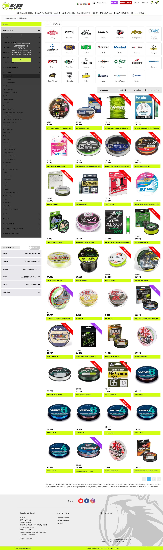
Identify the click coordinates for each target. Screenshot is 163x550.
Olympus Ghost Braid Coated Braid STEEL (59, 128)
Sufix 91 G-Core (109, 204)
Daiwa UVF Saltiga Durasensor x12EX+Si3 (117, 166)
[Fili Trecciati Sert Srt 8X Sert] (88, 298)
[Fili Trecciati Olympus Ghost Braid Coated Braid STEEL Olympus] (59, 107)
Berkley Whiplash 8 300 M (54, 394)
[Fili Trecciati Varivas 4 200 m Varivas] (147, 412)
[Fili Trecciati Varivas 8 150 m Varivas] (88, 412)
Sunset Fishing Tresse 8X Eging (56, 166)
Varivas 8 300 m (139, 394)
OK (21, 60)
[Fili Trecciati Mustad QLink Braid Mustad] (59, 336)
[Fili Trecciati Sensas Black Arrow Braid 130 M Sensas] (88, 336)
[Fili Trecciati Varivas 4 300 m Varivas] (118, 412)
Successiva (159, 479)
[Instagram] (92, 503)
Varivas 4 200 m (139, 433)
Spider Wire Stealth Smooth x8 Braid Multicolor (147, 318)
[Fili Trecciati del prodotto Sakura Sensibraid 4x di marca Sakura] (118, 450)
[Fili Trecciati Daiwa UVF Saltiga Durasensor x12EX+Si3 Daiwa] (118, 146)
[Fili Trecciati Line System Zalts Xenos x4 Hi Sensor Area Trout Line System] (118, 222)
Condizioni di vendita (63, 518)
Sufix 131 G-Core (110, 280)
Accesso (144, 3)
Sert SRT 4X (108, 318)
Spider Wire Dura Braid (112, 356)
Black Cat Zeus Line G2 (141, 280)
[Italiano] (78, 4)
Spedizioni (60, 523)
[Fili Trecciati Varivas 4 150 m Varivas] (59, 450)
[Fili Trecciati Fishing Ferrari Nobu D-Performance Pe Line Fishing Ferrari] (59, 298)
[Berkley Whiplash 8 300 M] (59, 374)
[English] (81, 4)
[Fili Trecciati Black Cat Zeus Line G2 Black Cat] (147, 260)
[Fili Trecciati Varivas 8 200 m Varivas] (59, 412)
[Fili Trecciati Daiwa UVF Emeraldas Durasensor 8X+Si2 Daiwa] (147, 107)
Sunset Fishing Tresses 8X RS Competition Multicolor (147, 204)
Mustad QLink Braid (52, 356)
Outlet (114, 2)
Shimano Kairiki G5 (110, 395)
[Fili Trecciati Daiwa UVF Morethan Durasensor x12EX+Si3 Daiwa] (88, 146)
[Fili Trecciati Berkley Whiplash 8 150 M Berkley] (88, 374)
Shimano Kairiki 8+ (81, 204)
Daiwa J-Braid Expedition (142, 166)
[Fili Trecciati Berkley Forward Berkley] (59, 184)
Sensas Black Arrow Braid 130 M (85, 356)
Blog (21, 537)
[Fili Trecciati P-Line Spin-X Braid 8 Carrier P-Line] (88, 450)
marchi (136, 3)
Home (7, 18)
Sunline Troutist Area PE (54, 280)
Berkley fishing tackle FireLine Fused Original (147, 471)
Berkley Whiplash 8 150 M (83, 395)
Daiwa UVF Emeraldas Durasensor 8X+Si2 (147, 128)
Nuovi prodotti (103, 3)
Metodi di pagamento (63, 520)
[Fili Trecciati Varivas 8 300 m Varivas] (147, 374)
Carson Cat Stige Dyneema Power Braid (116, 128)
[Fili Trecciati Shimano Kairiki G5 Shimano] (118, 374)
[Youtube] (80, 503)
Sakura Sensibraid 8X (141, 356)
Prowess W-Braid (81, 280)
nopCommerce (26, 548)
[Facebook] (86, 503)
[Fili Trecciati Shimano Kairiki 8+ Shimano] (88, 184)
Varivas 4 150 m (51, 471)
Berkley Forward (52, 204)
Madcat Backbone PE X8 (141, 242)
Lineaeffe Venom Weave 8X (54, 242)
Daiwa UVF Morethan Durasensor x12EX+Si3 (88, 166)
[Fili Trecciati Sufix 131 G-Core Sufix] (118, 260)
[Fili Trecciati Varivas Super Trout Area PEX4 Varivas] (88, 222)
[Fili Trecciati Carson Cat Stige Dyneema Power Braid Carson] (118, 107)
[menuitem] (33, 537)
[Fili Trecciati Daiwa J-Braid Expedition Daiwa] (147, 146)
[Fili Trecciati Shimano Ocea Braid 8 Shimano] (88, 107)
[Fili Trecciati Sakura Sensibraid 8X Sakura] (147, 336)
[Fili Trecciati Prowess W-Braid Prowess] (88, 260)
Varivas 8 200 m (51, 433)
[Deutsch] (83, 4)
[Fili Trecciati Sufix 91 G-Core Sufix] (118, 184)
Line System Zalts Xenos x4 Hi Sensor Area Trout (117, 242)
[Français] (86, 4)
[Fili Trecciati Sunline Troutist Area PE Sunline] (59, 260)
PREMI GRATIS (125, 2)
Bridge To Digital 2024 (26, 538)
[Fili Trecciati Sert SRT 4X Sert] (118, 298)
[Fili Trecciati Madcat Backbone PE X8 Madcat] (147, 222)
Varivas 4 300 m (109, 433)
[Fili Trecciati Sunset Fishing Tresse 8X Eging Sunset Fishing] (59, 146)
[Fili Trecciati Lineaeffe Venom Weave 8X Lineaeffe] (59, 222)
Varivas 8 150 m (80, 433)
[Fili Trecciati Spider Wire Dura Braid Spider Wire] (118, 336)
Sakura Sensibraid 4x (111, 471)
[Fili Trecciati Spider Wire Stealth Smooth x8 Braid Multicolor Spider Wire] (147, 298)
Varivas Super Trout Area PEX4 (85, 242)
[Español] (89, 4)
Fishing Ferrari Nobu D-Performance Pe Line (59, 318)
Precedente (144, 479)
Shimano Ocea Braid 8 (82, 128)
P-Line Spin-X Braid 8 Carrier (84, 471)
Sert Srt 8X (79, 318)
